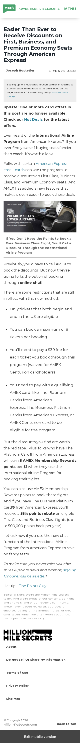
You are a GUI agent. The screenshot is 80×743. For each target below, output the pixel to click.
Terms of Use (17, 672)
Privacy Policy (17, 685)
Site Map (13, 698)
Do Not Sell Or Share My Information (36, 659)
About (11, 646)
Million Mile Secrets (9, 9)
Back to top (66, 724)
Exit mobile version (40, 736)
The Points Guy (32, 586)
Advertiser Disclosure (39, 8)
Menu (70, 9)
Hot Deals (33, 119)
